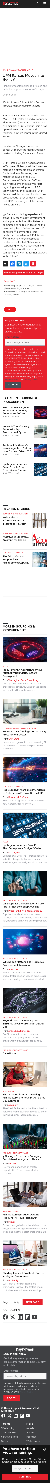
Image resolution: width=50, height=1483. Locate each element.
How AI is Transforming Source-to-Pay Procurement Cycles (16, 429)
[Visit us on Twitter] (13, 1316)
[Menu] (44, 3)
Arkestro (13, 969)
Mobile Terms (11, 379)
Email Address (13, 337)
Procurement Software (15, 900)
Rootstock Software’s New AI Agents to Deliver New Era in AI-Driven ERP (17, 448)
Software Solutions (14, 553)
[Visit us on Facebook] (5, 1316)
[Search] (37, 3)
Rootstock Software (19, 797)
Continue (25, 1476)
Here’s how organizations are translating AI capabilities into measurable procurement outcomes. (24, 745)
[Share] (12, 263)
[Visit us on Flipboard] (27, 1316)
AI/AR (5, 667)
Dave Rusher (10, 1053)
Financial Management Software (20, 728)
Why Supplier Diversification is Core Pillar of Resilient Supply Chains (23, 905)
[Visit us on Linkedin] (20, 1316)
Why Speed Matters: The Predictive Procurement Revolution (23, 963)
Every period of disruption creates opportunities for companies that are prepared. (21, 1170)
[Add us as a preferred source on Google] (33, 263)
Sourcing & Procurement (18, 70)
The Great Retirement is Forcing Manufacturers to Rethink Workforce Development (24, 1097)
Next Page (32, 1302)
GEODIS (12, 1163)
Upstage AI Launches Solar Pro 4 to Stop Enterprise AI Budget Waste (15, 467)
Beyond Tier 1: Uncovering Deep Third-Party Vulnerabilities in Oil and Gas (23, 1023)
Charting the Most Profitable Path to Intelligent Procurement (23, 1275)
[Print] (5, 263)
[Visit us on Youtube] (34, 1316)
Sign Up (13, 384)
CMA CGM (13, 739)
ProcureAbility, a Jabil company (25, 911)
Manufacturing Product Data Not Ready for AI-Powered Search (21, 1216)
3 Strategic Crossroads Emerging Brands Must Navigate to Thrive (22, 1158)
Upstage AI (14, 852)
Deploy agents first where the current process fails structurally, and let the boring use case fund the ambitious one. (24, 686)
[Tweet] (26, 263)
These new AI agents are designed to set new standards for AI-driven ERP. (23, 802)
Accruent (13, 1105)
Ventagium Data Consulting (23, 680)
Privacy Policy (30, 379)
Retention (8, 1091)
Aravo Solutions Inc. (19, 1031)
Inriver (11, 1222)
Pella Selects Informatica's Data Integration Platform (14, 520)
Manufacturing (11, 1211)
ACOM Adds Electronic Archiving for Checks (16, 539)
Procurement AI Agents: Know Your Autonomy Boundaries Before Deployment (16, 410)
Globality (13, 1280)
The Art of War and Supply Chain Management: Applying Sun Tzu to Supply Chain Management (16, 559)
